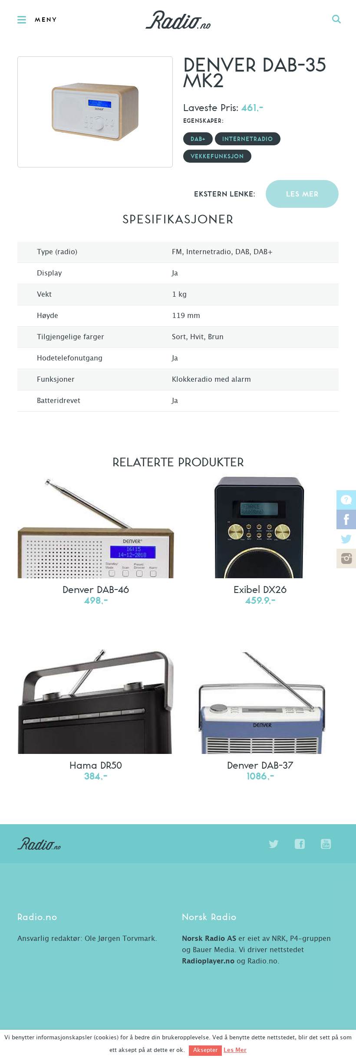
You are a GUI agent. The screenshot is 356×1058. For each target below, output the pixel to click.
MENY (46, 20)
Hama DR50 (95, 765)
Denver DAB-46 (96, 589)
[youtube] (325, 844)
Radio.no (178, 19)
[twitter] (273, 844)
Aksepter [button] (205, 1050)
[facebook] (299, 844)
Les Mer (235, 1050)
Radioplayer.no (208, 961)
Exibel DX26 (260, 589)
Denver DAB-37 (260, 765)
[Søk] (336, 19)
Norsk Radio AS (209, 938)
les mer (302, 194)
